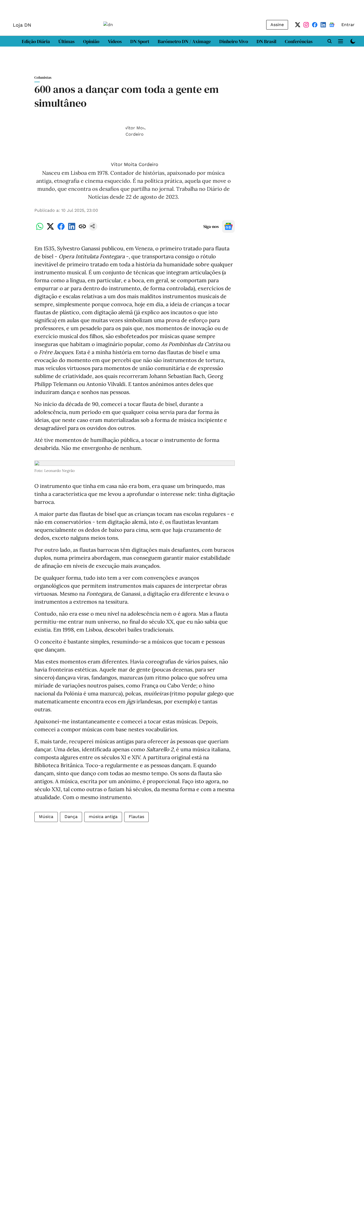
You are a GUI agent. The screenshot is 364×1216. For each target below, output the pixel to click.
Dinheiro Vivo (233, 41)
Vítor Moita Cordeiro (134, 164)
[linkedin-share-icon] (71, 229)
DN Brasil (266, 41)
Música (46, 816)
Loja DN (22, 25)
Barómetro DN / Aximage (184, 41)
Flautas (136, 816)
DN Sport (139, 41)
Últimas (66, 41)
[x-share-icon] (50, 229)
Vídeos (115, 41)
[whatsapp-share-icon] (39, 229)
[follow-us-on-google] (228, 226)
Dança (71, 816)
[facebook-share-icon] (61, 229)
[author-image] (134, 141)
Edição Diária (36, 41)
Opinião (91, 41)
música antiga (103, 816)
